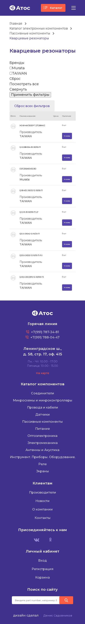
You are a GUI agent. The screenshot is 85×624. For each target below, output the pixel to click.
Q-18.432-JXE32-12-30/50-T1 (31, 190)
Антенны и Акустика (43, 450)
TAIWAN (19, 73)
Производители (42, 492)
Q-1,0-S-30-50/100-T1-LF (29, 212)
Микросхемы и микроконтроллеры (42, 400)
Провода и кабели (42, 407)
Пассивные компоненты (29, 33)
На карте (42, 373)
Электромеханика (42, 443)
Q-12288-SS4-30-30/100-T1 (30, 147)
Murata (18, 68)
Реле (42, 464)
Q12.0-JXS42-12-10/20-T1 (30, 234)
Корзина (42, 577)
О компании (42, 509)
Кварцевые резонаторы (29, 38)
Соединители (42, 393)
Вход (42, 560)
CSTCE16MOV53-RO (28, 169)
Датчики (42, 414)
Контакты (43, 518)
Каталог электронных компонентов (38, 28)
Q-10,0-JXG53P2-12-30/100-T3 (32, 277)
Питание (42, 429)
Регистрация (42, 569)
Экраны (42, 471)
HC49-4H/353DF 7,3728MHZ (32, 125)
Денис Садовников (57, 615)
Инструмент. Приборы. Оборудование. (42, 457)
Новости (42, 501)
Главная (15, 23)
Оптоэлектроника (42, 436)
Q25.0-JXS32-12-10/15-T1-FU (31, 255)
